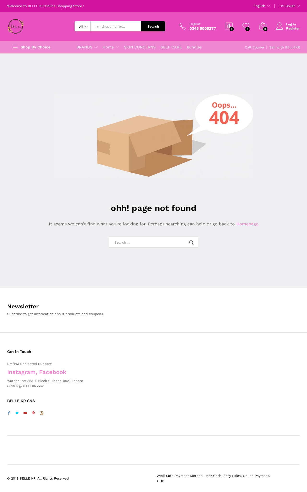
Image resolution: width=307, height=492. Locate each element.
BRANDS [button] (84, 47)
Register (293, 28)
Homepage (247, 223)
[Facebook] (9, 413)
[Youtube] (25, 413)
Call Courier (255, 47)
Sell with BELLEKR (284, 47)
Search (153, 26)
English (259, 5)
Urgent (195, 24)
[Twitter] (17, 413)
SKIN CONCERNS (140, 47)
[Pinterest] (33, 413)
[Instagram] (41, 413)
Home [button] (108, 47)
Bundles (194, 47)
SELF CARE (171, 47)
